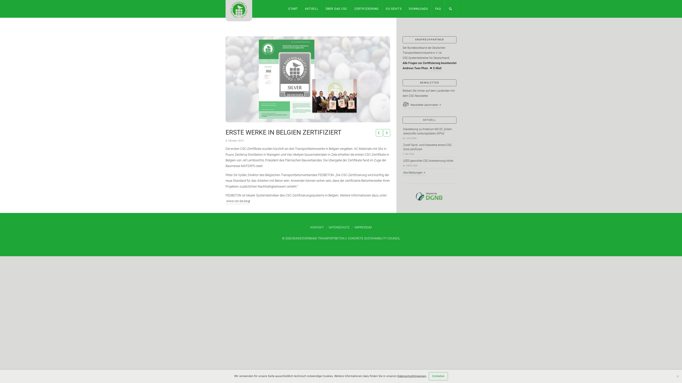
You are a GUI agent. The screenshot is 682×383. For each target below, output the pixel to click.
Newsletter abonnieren (424, 105)
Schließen (438, 376)
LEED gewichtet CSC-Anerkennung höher (428, 160)
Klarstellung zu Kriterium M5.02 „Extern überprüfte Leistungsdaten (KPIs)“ (427, 131)
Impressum (363, 227)
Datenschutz (339, 227)
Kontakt (317, 227)
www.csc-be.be (236, 201)
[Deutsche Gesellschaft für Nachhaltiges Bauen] (429, 196)
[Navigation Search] (450, 9)
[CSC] (239, 10)
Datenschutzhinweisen (411, 376)
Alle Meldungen (413, 172)
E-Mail (437, 68)
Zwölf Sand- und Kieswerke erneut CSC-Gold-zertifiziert (427, 147)
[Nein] (677, 376)
